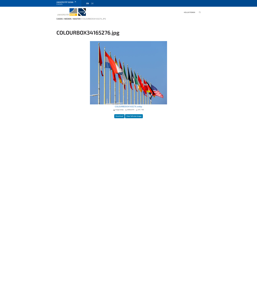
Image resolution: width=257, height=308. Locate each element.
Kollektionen (189, 12)
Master (77, 19)
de (92, 3)
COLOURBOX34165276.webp (128, 106)
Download (119, 116)
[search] (199, 14)
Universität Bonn (64, 2)
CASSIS (59, 19)
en (87, 3)
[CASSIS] (71, 12)
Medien (67, 19)
